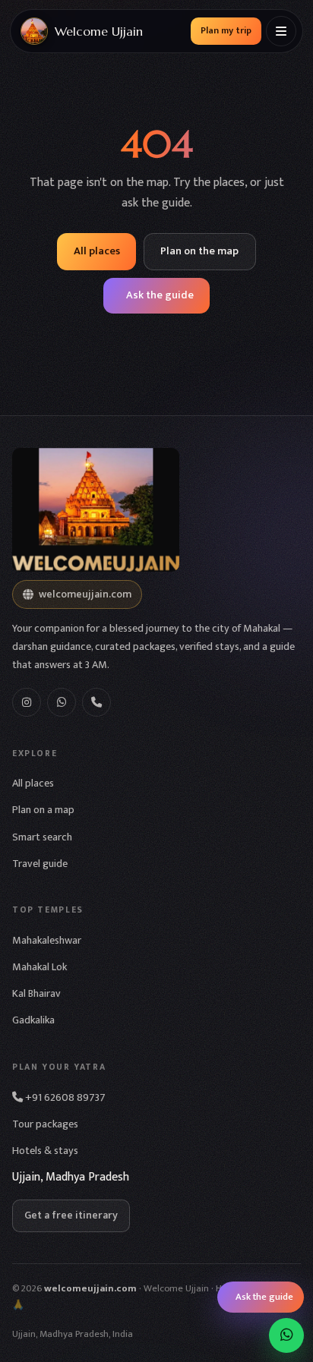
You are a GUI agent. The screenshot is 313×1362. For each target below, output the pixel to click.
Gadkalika (33, 1020)
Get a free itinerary (71, 1215)
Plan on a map (43, 810)
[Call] (96, 702)
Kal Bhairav (36, 994)
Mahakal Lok (39, 967)
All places (97, 251)
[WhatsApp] (61, 702)
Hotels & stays (45, 1151)
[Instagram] (26, 702)
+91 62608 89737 (64, 1098)
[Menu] (281, 31)
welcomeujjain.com (85, 594)
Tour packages (45, 1124)
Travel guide (40, 864)
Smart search (42, 837)
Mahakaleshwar (46, 941)
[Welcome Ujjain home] (156, 510)
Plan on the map (199, 251)
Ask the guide (160, 295)
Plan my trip (226, 31)
